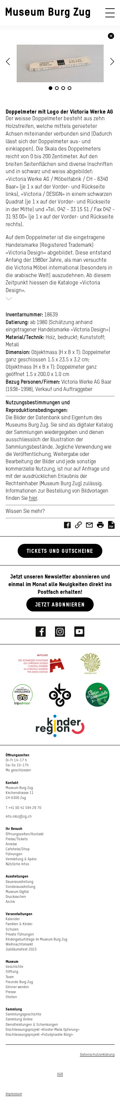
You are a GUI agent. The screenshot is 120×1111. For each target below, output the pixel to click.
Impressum (14, 1094)
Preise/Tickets (17, 839)
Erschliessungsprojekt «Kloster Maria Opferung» (42, 1029)
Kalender (13, 919)
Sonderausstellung (20, 887)
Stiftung (12, 971)
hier (33, 498)
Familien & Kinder (19, 924)
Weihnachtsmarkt (19, 944)
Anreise (11, 844)
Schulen (12, 929)
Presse (11, 992)
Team (10, 977)
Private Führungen (20, 934)
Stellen (11, 997)
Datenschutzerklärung (97, 1054)
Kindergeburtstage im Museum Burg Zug (36, 939)
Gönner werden (17, 987)
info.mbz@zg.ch (19, 816)
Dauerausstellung (19, 882)
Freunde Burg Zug (19, 982)
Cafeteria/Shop (18, 849)
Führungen (14, 854)
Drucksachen (16, 897)
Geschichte (14, 966)
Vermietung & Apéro (21, 859)
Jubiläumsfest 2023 (21, 949)
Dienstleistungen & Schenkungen (32, 1024)
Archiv (10, 902)
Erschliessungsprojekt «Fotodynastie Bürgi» (39, 1034)
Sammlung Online (19, 1019)
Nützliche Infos (17, 864)
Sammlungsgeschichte (23, 1014)
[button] (112, 61)
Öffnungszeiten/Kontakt (25, 834)
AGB (60, 1074)
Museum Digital (17, 892)
